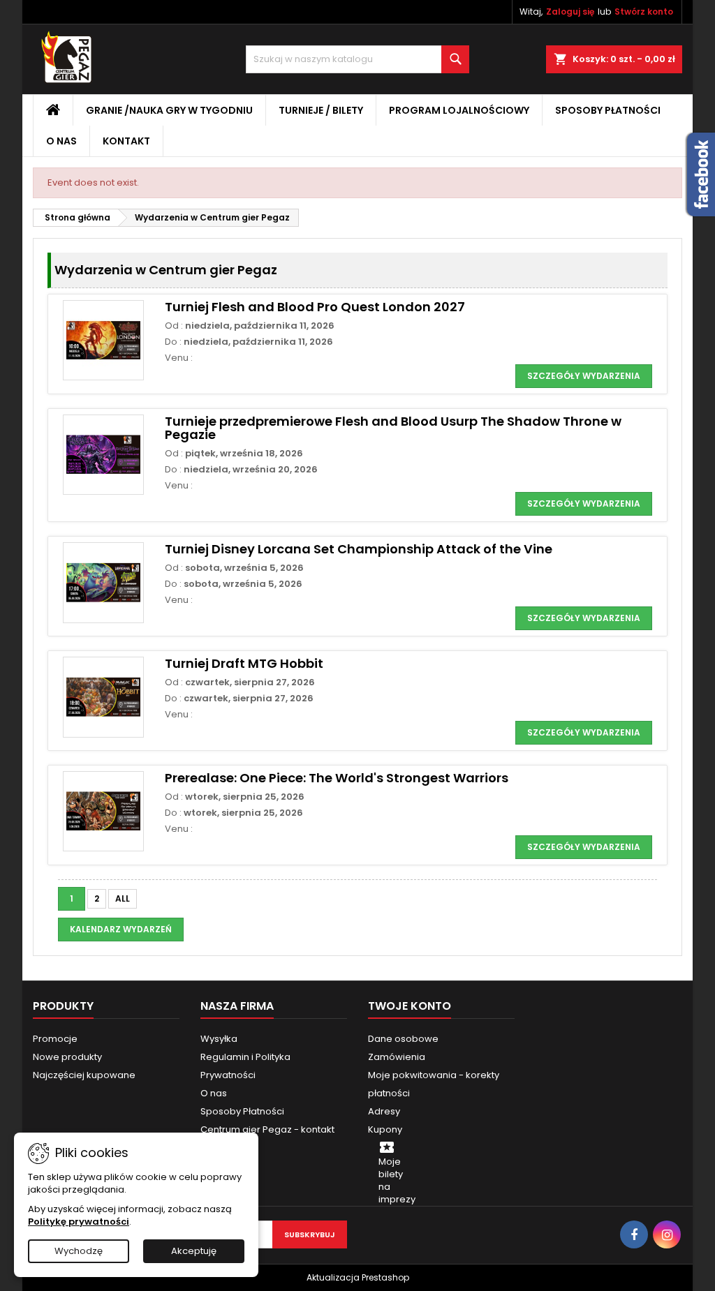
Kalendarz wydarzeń (121, 929)
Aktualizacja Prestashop (358, 1277)
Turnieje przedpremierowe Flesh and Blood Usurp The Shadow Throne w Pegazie (393, 428)
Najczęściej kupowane (84, 1075)
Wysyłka (218, 1038)
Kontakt (126, 141)
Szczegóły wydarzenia (583, 376)
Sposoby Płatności (608, 110)
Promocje (55, 1038)
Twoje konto (409, 1006)
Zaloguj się (570, 11)
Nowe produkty (67, 1057)
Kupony (385, 1129)
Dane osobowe (403, 1038)
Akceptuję (193, 1251)
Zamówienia (396, 1057)
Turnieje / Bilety (321, 110)
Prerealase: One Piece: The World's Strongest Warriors (336, 777)
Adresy (384, 1111)
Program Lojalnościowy (459, 110)
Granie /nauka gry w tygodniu (169, 110)
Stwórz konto (643, 11)
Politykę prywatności (78, 1221)
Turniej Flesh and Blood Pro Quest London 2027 (315, 306)
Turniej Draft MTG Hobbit (244, 663)
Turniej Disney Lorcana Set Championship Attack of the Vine (358, 549)
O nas (61, 141)
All (122, 898)
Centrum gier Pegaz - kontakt (267, 1129)
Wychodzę (78, 1251)
